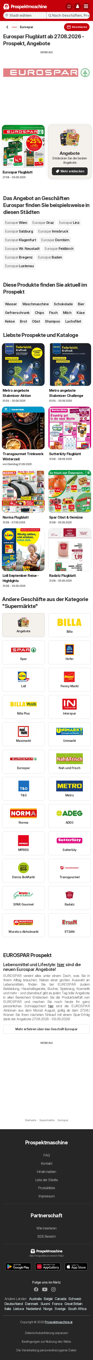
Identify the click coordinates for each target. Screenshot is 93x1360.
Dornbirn (55, 240)
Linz (69, 222)
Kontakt (46, 1163)
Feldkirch (59, 248)
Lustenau (19, 266)
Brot (23, 321)
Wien (16, 222)
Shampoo (52, 321)
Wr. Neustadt (22, 248)
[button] (77, 6)
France (57, 1304)
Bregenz (19, 257)
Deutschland (13, 1304)
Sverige (60, 1309)
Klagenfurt (20, 240)
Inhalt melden (46, 1171)
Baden (50, 257)
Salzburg (19, 231)
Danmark (31, 1304)
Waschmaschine (35, 304)
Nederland (33, 1309)
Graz (43, 222)
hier (61, 964)
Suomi (45, 1304)
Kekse (10, 321)
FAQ (46, 1155)
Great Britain (73, 1304)
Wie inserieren (46, 1228)
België (48, 1299)
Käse (81, 312)
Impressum (46, 1196)
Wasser (11, 304)
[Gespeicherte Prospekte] (69, 6)
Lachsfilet (73, 321)
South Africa (77, 1309)
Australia (35, 1299)
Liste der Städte (46, 1180)
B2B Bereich (46, 1236)
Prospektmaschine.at (58, 1322)
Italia (7, 1309)
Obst (36, 321)
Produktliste (46, 1188)
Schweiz (74, 1299)
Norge (47, 1309)
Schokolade (63, 304)
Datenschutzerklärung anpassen (46, 1333)
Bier (81, 304)
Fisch (53, 312)
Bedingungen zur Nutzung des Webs (46, 1341)
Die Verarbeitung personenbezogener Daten (46, 1350)
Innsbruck (53, 231)
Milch (67, 312)
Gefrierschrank (17, 312)
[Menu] (86, 6)
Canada (60, 1299)
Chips (39, 312)
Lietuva (18, 1309)
